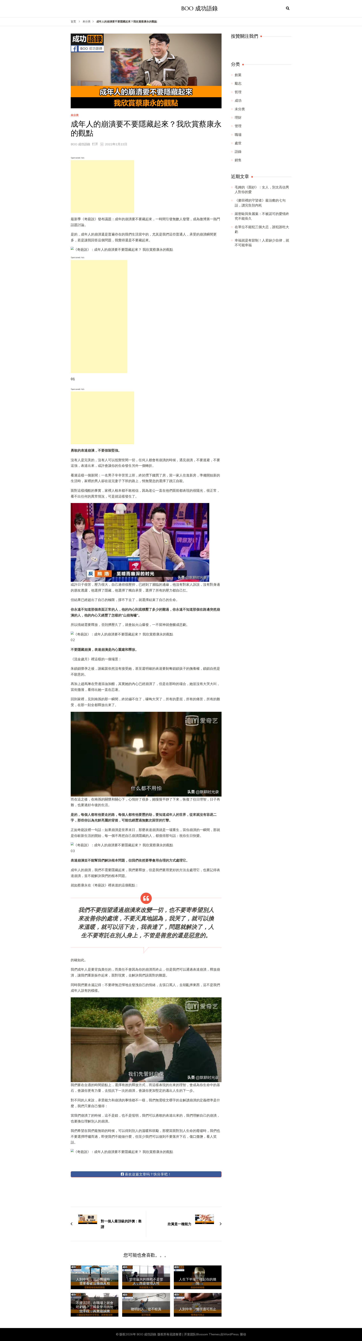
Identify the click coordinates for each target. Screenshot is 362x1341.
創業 (238, 75)
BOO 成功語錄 (199, 8)
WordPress (231, 1334)
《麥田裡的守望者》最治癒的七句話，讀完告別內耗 (260, 202)
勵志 (238, 83)
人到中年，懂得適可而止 (197, 1309)
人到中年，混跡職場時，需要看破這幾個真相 (94, 1281)
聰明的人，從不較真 (146, 1309)
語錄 (238, 151)
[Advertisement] (102, 186)
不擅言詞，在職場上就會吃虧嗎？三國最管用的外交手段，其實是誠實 (94, 1307)
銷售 (238, 160)
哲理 (238, 92)
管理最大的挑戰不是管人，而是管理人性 (146, 1281)
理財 (238, 117)
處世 (238, 143)
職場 (238, 134)
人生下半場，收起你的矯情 (197, 1281)
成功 (238, 100)
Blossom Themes (208, 1334)
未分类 (75, 115)
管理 (238, 126)
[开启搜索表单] (287, 8)
